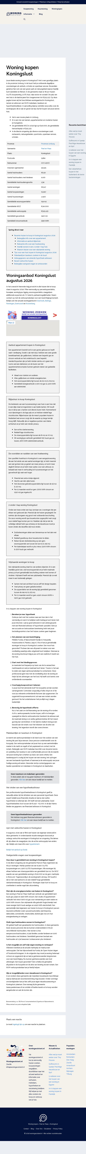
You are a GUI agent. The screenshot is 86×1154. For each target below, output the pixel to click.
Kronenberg (30, 303)
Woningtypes (57, 8)
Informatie (28, 14)
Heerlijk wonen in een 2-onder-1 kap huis (32, 246)
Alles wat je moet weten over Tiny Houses (75, 134)
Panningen (10, 303)
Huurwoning (43, 8)
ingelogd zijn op (19, 1024)
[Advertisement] (43, 39)
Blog (41, 14)
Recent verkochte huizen (23, 261)
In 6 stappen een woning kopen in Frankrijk (75, 162)
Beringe (48, 300)
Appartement (34, 844)
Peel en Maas (46, 148)
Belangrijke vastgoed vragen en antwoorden (30, 263)
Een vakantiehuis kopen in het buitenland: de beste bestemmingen (76, 173)
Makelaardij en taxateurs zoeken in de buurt (30, 255)
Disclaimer (47, 1128)
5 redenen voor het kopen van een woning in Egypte (77, 153)
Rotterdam (70, 1057)
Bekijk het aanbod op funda (16, 849)
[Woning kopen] (14, 14)
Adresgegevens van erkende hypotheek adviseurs (33, 258)
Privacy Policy (57, 1128)
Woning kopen (33, 1124)
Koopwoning (29, 8)
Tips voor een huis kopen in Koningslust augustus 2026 (35, 252)
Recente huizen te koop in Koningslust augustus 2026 (34, 235)
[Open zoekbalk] (24, 19)
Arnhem (69, 1068)
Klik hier (22, 779)
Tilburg (69, 1074)
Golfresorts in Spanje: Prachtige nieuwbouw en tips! (77, 143)
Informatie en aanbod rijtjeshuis (29, 241)
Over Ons (39, 1128)
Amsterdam (70, 1054)
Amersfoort (70, 1065)
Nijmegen (70, 1071)
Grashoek (40, 300)
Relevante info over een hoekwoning (31, 244)
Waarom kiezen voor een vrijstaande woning (33, 249)
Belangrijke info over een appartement (31, 238)
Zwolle (69, 1062)
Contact (26, 1128)
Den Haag (70, 1060)
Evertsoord (19, 303)
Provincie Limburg (48, 143)
